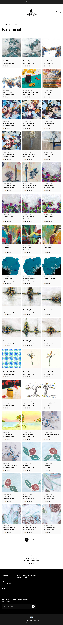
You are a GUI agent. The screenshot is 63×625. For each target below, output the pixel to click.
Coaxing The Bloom (29, 154)
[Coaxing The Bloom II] (51, 140)
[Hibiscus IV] (31, 482)
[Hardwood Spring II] (51, 389)
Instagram (4, 585)
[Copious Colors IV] (51, 203)
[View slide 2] (31, 564)
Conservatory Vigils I (9, 185)
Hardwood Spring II (49, 403)
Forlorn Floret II (48, 372)
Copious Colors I (48, 185)
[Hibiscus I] (31, 451)
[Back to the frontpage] (2, 24)
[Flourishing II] (31, 296)
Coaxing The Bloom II (50, 154)
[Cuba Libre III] (51, 234)
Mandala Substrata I (49, 496)
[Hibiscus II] (51, 451)
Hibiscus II (47, 465)
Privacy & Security (6, 583)
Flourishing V (27, 341)
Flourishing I (6, 310)
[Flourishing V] (31, 327)
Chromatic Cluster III (50, 123)
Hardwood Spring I (28, 403)
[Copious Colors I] (51, 172)
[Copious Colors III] (31, 203)
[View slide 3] (33, 564)
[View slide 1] (30, 564)
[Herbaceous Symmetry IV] (11, 451)
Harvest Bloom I (7, 434)
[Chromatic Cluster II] (31, 109)
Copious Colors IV (49, 216)
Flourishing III (48, 310)
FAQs (3, 581)
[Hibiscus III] (11, 482)
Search (3, 579)
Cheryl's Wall (47, 92)
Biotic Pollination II (8, 92)
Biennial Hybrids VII (8, 61)
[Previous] (2, 2)
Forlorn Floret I (27, 372)
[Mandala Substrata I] (51, 482)
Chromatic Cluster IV (9, 154)
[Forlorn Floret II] (51, 358)
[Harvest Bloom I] (11, 420)
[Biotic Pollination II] (11, 78)
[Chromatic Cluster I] (11, 109)
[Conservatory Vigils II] (31, 172)
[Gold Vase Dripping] (11, 389)
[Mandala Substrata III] (31, 514)
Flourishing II (27, 310)
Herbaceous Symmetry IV (10, 465)
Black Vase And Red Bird (30, 92)
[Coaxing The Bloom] (31, 140)
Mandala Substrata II (9, 527)
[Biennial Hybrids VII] (11, 47)
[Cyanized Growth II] (31, 265)
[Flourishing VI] (51, 327)
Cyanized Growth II (29, 278)
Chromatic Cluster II (29, 123)
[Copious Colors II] (11, 203)
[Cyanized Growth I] (11, 265)
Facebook (4, 588)
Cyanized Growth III (49, 278)
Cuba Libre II (27, 247)
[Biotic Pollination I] (51, 47)
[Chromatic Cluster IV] (11, 140)
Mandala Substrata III (29, 527)
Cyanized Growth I (8, 278)
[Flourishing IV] (11, 327)
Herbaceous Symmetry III (51, 434)
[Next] (61, 2)
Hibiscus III (6, 496)
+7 (11, 128)
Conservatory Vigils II (29, 185)
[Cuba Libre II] (31, 234)
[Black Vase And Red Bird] (31, 78)
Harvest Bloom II (28, 434)
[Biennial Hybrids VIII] (31, 47)
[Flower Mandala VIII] (11, 358)
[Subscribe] (33, 606)
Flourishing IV (7, 341)
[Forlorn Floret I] (31, 358)
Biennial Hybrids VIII (29, 61)
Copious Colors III (28, 216)
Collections (7, 24)
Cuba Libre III (47, 247)
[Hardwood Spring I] (31, 389)
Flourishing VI (48, 341)
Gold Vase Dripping (8, 403)
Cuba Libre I (6, 247)
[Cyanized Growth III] (51, 265)
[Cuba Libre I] (11, 234)
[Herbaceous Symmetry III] (51, 420)
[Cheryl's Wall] (51, 78)
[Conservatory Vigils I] (11, 172)
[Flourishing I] (11, 296)
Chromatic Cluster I (8, 123)
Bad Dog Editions (7, 59)
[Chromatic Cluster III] (51, 109)
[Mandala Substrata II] (11, 514)
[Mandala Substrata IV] (51, 514)
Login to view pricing (8, 63)
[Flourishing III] (51, 296)
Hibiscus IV (26, 496)
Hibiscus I (26, 465)
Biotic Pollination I (49, 61)
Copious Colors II (8, 216)
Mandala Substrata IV (50, 527)
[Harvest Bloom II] (31, 420)
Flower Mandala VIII (9, 372)
